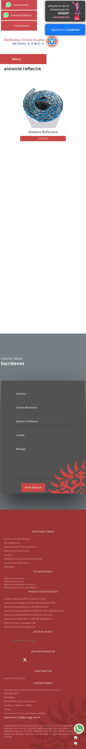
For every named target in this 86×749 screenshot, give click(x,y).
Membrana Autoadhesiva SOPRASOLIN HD (26, 606)
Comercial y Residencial (17, 538)
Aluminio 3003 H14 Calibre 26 (19, 626)
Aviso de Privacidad (14, 678)
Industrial (9, 566)
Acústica (8, 554)
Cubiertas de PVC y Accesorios (20, 546)
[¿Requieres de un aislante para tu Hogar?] (77, 11)
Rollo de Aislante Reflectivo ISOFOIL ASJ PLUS (28, 614)
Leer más (43, 138)
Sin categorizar (12, 542)
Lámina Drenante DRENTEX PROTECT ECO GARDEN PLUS (34, 610)
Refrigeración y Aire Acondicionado (23, 558)
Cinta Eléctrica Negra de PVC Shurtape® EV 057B (29, 602)
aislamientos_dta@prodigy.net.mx (22, 717)
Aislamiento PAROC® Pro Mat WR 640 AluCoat (28, 618)
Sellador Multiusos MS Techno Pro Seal (25, 598)
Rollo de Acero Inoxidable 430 (20, 622)
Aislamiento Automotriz (16, 550)
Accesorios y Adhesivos (16, 562)
